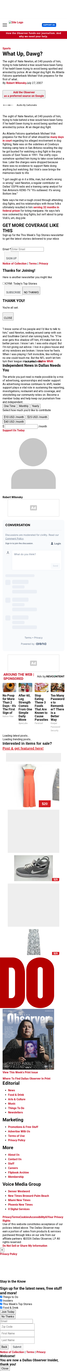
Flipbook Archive (18, 1172)
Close (4, 1368)
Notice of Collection (15, 263)
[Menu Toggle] (5, 25)
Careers (13, 1168)
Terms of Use (16, 1136)
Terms (33, 263)
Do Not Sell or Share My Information (25, 1245)
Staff (11, 1163)
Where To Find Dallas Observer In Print (26, 1078)
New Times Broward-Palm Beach (28, 1195)
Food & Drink (16, 1094)
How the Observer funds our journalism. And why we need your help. (33, 35)
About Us (13, 1154)
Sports (7, 48)
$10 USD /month (14, 417)
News (11, 1090)
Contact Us (14, 1159)
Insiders (8, 1300)
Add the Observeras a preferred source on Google (24, 94)
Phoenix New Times (20, 1204)
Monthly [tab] (24, 406)
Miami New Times (19, 1200)
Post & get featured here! (23, 748)
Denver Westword (19, 1191)
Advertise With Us (19, 1131)
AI (46, 1217)
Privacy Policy (16, 1140)
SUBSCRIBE (13, 292)
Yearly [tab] (35, 406)
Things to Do (10, 1297)
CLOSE (8, 318)
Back (4, 1347)
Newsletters (15, 1112)
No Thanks (7, 1316)
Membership (16, 1176)
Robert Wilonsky (16, 83)
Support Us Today (14, 430)
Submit (17, 1347)
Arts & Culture (16, 1099)
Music (11, 1103)
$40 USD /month (14, 421)
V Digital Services (19, 1209)
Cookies (25, 1217)
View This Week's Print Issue (20, 1072)
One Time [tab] (9, 406)
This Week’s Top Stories (17, 1304)
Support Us (49, 25)
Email (7, 249)
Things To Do (16, 1108)
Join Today (7, 1312)
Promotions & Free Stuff (23, 1127)
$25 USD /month (37, 417)
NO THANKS (31, 292)
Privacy (43, 263)
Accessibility (37, 1217)
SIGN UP (11, 258)
